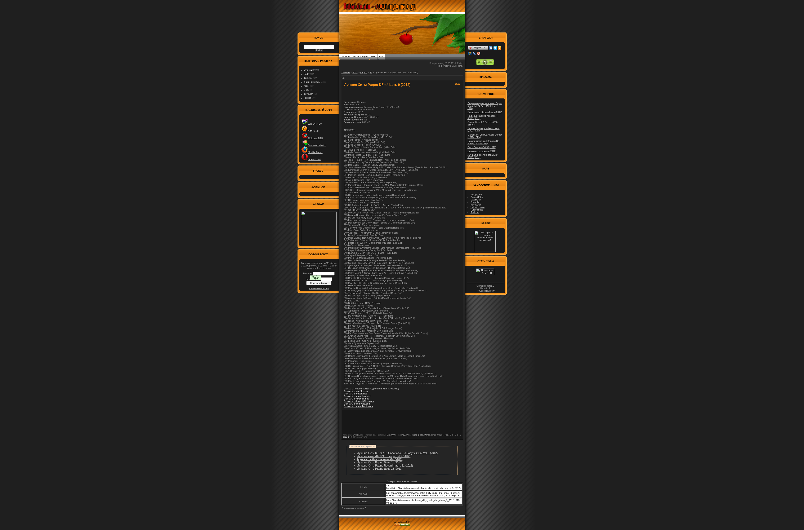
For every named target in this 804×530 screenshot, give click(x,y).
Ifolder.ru (474, 212)
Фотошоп (308, 94)
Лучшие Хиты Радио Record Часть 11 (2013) (385, 465)
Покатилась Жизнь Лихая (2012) (485, 112)
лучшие (440, 435)
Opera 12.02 (314, 159)
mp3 (403, 435)
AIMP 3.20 (313, 131)
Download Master (317, 145)
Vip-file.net (475, 204)
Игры (306, 86)
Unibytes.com (477, 207)
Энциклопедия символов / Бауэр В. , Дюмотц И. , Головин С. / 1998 (485, 106)
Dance (427, 435)
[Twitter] (495, 48)
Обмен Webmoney (319, 288)
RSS (381, 57)
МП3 (408, 435)
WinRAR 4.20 (315, 124)
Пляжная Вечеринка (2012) (482, 151)
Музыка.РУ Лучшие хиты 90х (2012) (379, 459)
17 (371, 72)
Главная (345, 57)
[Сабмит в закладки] (343, 79)
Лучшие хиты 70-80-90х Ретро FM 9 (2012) (383, 456)
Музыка (308, 70)
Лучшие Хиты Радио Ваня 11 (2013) (379, 462)
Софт (306, 74)
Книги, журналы (312, 82)
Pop (446, 435)
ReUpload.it (476, 194)
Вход (373, 57)
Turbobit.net (476, 209)
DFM (350, 437)
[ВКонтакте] (491, 48)
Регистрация (360, 57)
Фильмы (308, 78)
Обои (306, 90)
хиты (433, 435)
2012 (355, 72)
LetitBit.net (475, 199)
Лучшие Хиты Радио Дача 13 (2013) (379, 468)
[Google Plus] (479, 53)
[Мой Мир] (470, 53)
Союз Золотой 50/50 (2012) (482, 147)
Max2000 (391, 435)
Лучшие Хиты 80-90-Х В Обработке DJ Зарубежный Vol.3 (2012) (397, 453)
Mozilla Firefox (315, 152)
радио (414, 435)
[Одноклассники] (499, 48)
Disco (420, 435)
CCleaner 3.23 (315, 138)
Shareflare (475, 202)
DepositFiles (476, 197)
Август (363, 72)
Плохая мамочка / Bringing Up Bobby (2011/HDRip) (483, 142)
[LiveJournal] (474, 53)
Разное (307, 98)
